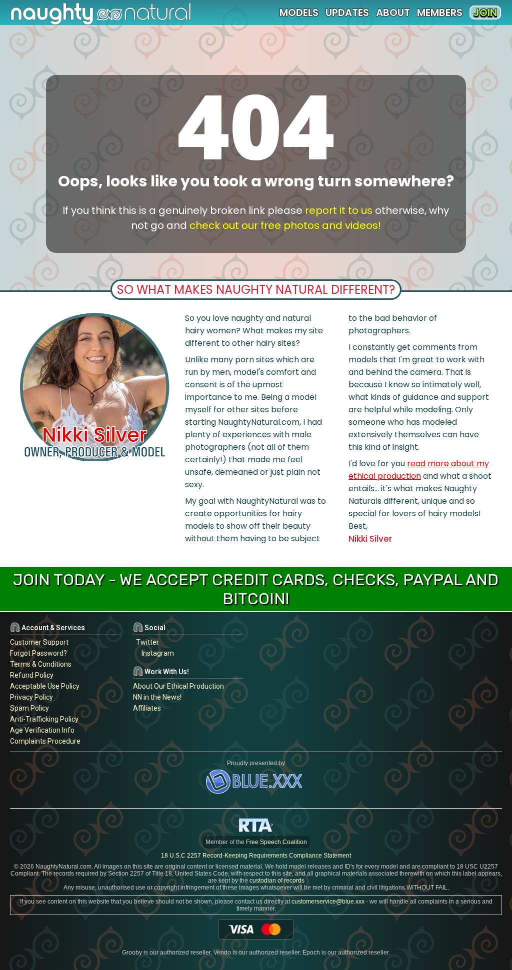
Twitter (146, 642)
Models (299, 12)
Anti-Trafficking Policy (44, 719)
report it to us (338, 210)
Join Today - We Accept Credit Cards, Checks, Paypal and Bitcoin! (255, 589)
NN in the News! (157, 697)
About (393, 12)
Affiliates (147, 708)
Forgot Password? (38, 653)
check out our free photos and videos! (285, 225)
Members (439, 12)
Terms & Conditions (41, 664)
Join (485, 12)
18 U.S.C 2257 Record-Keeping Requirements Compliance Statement (256, 855)
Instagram (156, 653)
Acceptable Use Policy (45, 686)
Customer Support (39, 642)
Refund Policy (32, 675)
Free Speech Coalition (276, 842)
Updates (347, 12)
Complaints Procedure (45, 741)
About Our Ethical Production (178, 686)
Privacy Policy (31, 697)
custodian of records (277, 880)
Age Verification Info (42, 730)
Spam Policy (29, 708)
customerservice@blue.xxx (328, 901)
